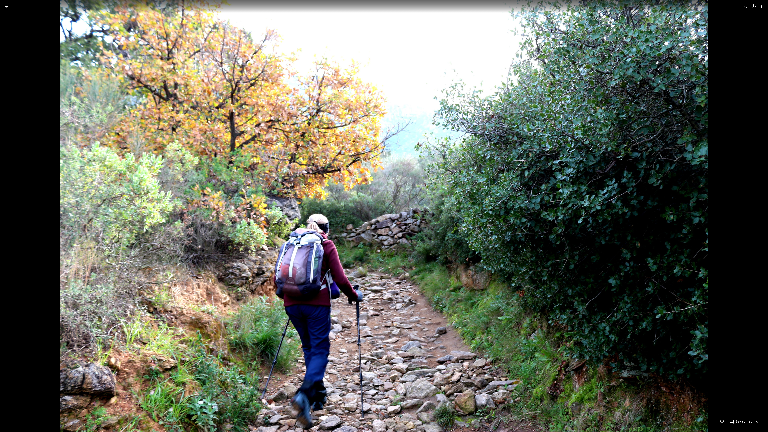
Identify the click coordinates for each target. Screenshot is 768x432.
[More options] (762, 6)
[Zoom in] (746, 6)
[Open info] (754, 6)
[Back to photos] (6, 6)
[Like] (722, 421)
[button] (11, 216)
